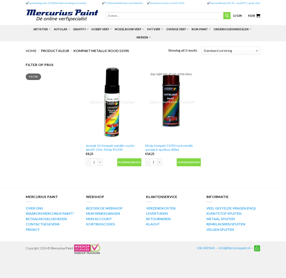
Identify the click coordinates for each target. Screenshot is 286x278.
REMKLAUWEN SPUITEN (225, 224)
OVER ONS (34, 208)
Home (31, 51)
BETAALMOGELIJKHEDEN (46, 219)
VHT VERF (153, 29)
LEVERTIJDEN (157, 213)
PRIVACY (33, 229)
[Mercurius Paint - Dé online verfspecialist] (62, 16)
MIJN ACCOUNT (99, 219)
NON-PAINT (200, 29)
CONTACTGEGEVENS (43, 224)
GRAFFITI (79, 29)
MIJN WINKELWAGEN (103, 213)
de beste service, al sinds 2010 (167, 3)
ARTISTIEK (40, 29)
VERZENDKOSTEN (160, 208)
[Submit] (227, 15)
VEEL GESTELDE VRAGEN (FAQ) (231, 208)
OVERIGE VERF (176, 29)
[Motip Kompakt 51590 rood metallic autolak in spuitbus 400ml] (173, 101)
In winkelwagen (129, 162)
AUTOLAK (60, 29)
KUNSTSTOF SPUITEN (223, 213)
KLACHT (153, 224)
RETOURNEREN (158, 219)
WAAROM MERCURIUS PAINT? (50, 213)
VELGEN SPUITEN (220, 229)
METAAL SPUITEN (220, 219)
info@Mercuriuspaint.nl (234, 248)
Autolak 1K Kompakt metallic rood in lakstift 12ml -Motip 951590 (110, 147)
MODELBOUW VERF (128, 29)
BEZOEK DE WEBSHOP (104, 208)
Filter (33, 76)
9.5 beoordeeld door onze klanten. (124, 3)
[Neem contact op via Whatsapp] (257, 248)
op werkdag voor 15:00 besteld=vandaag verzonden (57, 3)
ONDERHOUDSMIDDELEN (231, 29)
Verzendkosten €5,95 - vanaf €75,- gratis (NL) (235, 3)
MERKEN (142, 37)
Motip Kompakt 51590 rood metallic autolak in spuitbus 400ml (169, 147)
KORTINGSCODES (100, 224)
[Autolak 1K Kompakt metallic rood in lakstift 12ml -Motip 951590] (113, 101)
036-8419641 (206, 248)
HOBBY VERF (100, 29)
